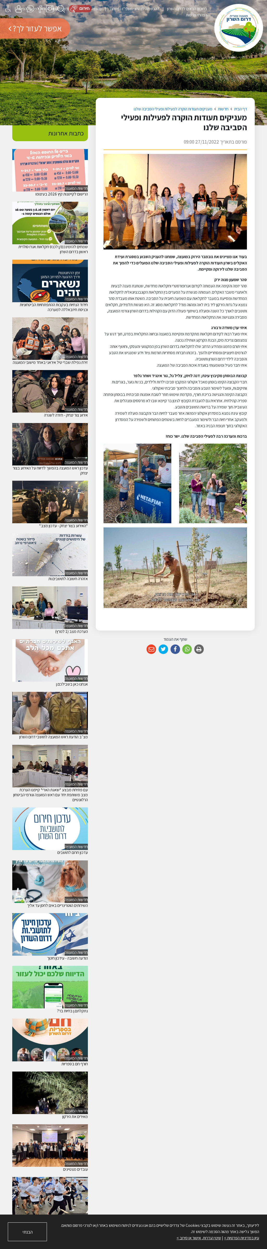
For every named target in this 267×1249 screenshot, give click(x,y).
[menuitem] (183, 8)
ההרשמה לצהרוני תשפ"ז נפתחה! (134, 8)
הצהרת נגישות (196, 15)
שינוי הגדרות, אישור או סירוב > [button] (199, 1238)
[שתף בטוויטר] (163, 649)
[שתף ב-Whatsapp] (187, 649)
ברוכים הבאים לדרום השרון (186, 8)
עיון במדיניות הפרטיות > (241, 1238)
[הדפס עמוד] (199, 649)
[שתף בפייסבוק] (175, 649)
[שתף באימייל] (151, 649)
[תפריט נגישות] (8, 8)
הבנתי (27, 1232)
